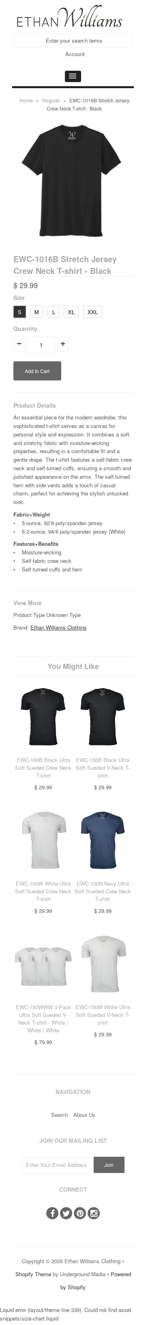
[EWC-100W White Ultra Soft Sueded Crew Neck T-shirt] (43, 875)
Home (26, 100)
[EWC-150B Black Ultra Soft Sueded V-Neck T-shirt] (102, 751)
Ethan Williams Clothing (58, 627)
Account (75, 54)
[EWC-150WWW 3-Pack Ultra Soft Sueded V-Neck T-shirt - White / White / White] (43, 998)
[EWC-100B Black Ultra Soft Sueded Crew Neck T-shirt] (43, 751)
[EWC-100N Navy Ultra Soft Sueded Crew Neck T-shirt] (102, 875)
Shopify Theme (33, 1274)
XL (71, 312)
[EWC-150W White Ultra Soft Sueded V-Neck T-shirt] (102, 998)
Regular (51, 100)
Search (59, 1115)
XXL (93, 312)
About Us (84, 1115)
